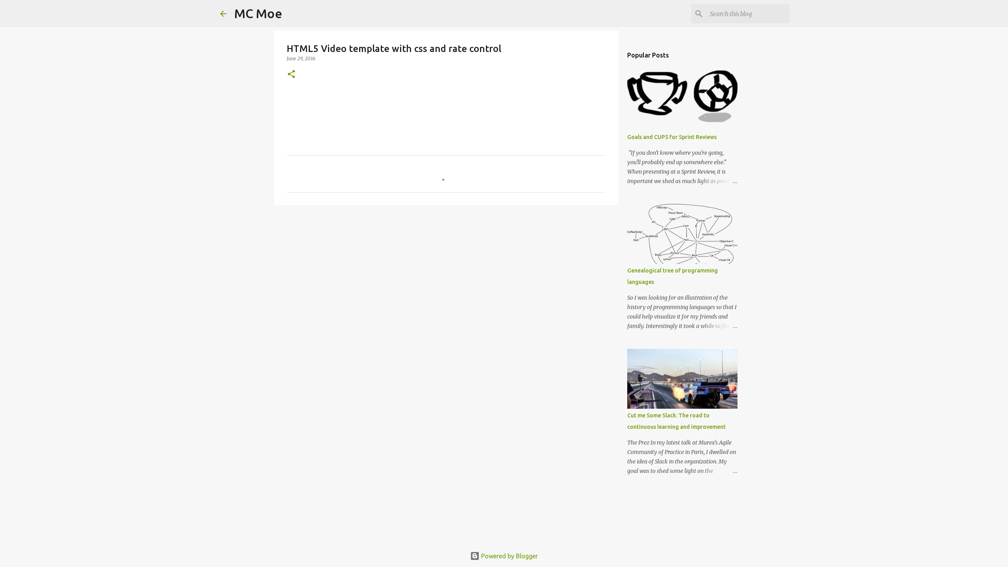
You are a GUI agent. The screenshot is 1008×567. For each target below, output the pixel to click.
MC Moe (258, 13)
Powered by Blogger (509, 556)
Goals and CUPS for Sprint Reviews (672, 137)
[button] (291, 74)
